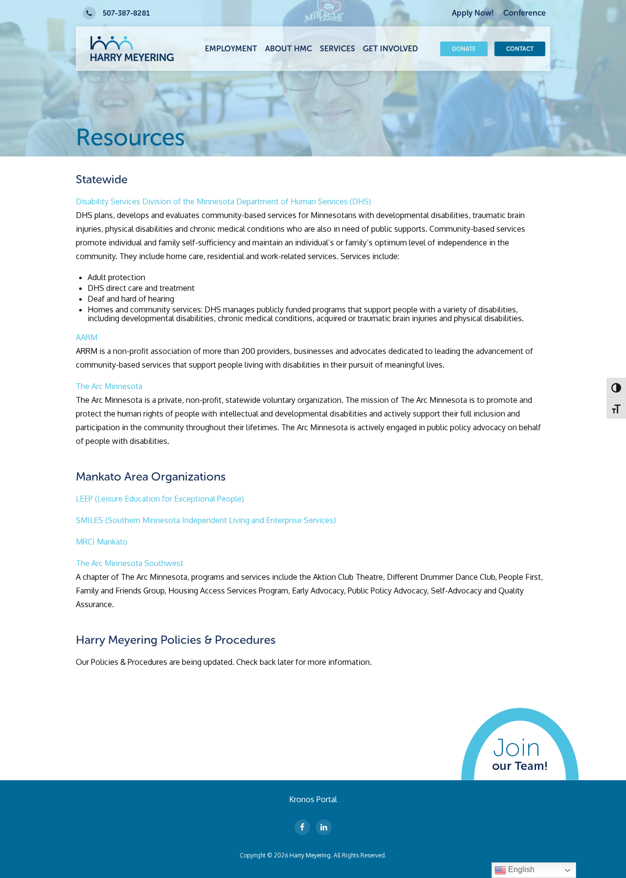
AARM (86, 337)
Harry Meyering (310, 855)
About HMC (288, 48)
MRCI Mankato (102, 542)
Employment (231, 48)
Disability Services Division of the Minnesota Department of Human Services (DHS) (223, 201)
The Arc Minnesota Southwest (129, 563)
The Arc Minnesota (109, 386)
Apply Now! (472, 13)
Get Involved (390, 48)
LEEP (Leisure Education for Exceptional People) (160, 499)
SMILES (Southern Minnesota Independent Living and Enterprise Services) (206, 520)
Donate (464, 48)
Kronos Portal (313, 799)
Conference (524, 13)
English (520, 869)
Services (337, 48)
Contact (520, 48)
